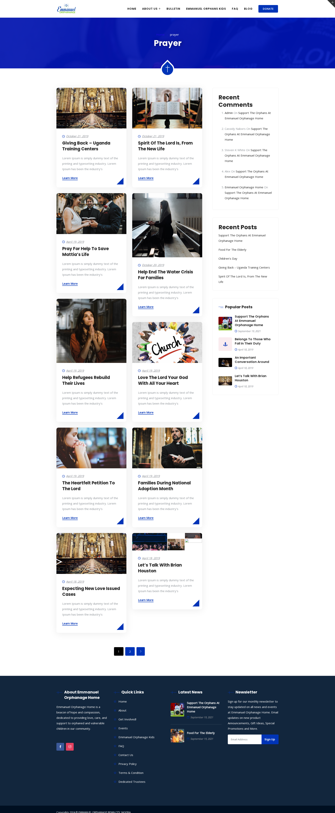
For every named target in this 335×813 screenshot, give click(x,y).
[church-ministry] (176, 544)
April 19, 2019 (75, 242)
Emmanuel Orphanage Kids (136, 737)
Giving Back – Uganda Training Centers (86, 146)
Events (123, 728)
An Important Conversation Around (252, 360)
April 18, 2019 (151, 558)
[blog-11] (149, 538)
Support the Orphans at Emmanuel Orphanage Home (247, 134)
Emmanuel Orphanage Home (244, 187)
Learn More (70, 178)
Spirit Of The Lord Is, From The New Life (165, 146)
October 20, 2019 (153, 265)
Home (131, 9)
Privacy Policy (127, 764)
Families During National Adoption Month (164, 486)
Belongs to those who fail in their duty (253, 341)
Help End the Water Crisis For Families (165, 275)
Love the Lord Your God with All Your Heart (163, 380)
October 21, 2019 (77, 136)
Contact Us (125, 755)
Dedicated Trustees (131, 782)
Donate (268, 8)
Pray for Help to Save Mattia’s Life (85, 252)
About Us (150, 9)
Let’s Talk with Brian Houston (160, 568)
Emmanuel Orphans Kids (206, 9)
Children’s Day (227, 258)
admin (229, 113)
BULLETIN (173, 9)
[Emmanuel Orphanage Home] (66, 9)
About (122, 710)
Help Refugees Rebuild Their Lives (86, 380)
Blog (248, 9)
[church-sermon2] (193, 544)
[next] (140, 651)
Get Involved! (127, 719)
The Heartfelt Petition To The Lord (88, 486)
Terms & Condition (130, 773)
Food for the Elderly (232, 249)
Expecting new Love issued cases (91, 591)
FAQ (235, 9)
